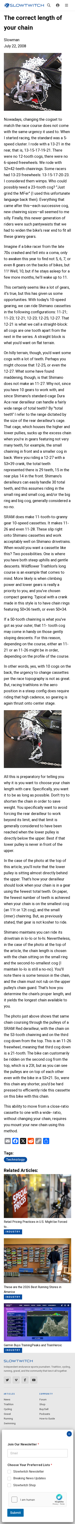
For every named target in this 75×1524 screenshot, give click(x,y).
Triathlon (8, 1404)
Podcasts (44, 1414)
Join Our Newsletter (23, 1444)
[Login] (58, 5)
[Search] (49, 5)
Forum (43, 1399)
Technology (15, 1159)
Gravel (7, 1414)
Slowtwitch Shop (24, 1485)
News (7, 1399)
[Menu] (66, 5)
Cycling (8, 1409)
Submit (15, 1513)
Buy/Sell (43, 1409)
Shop (42, 1404)
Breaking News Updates (29, 1478)
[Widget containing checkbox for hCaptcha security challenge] (37, 1499)
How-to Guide (47, 1418)
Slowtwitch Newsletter (28, 1471)
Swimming (10, 1423)
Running (8, 1418)
